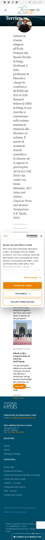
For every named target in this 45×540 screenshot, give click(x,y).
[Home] (26, 9)
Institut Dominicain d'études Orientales (22, 475)
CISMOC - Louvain (12, 483)
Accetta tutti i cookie (23, 285)
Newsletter (28, 537)
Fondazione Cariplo (13, 495)
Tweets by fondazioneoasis (15, 512)
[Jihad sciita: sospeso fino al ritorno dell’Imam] (22, 332)
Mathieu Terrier (18, 398)
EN (35, 2)
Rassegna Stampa (12, 453)
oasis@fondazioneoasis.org (23, 417)
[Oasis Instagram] (14, 2)
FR (40, 2)
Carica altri (19, 386)
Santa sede (9, 467)
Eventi (7, 449)
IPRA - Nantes (10, 491)
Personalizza (21, 293)
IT (30, 2)
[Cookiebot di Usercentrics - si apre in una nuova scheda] (28, 236)
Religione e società (21, 349)
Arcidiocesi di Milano (13, 471)
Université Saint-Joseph (15, 479)
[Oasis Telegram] (17, 2)
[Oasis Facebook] (6, 2)
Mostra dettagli (30, 277)
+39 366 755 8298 (16, 432)
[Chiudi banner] (41, 236)
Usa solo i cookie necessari (22, 302)
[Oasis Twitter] (10, 2)
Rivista (7, 445)
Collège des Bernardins (15, 487)
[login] (6, 10)
